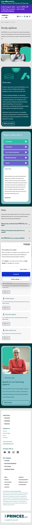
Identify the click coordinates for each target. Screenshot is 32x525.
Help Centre (7, 22)
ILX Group (6, 460)
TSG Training (7, 466)
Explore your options (8, 123)
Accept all (16, 274)
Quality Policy (21, 477)
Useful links (6, 479)
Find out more (7, 197)
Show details (23, 269)
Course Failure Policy (22, 484)
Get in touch (8, 402)
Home (2, 22)
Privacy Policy (6, 484)
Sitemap (5, 477)
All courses (7, 417)
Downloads (7, 420)
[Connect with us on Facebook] (9, 452)
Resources (7, 423)
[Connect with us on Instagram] (13, 452)
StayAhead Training (9, 469)
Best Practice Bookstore (10, 463)
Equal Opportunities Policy (23, 479)
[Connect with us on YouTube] (5, 452)
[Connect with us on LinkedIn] (18, 452)
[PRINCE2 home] (5, 15)
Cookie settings (15, 279)
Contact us (6, 428)
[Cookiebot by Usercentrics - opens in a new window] (23, 244)
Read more (6, 292)
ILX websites (7, 458)
